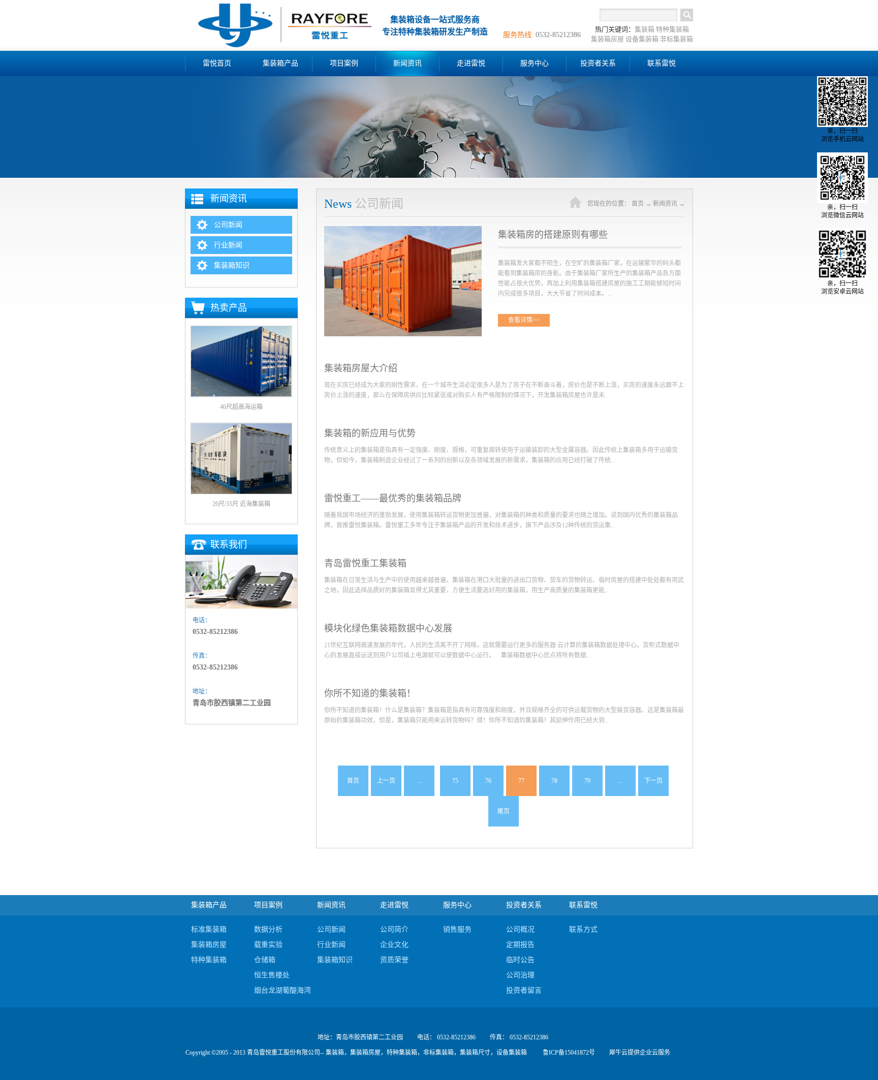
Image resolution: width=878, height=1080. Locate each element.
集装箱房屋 (607, 39)
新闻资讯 (665, 203)
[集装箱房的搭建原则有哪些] (403, 230)
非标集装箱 (676, 39)
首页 (353, 780)
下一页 (653, 780)
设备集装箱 (641, 39)
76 (488, 780)
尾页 (503, 811)
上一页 (386, 780)
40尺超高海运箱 (241, 406)
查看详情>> (524, 320)
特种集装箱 (672, 29)
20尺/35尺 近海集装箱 (241, 503)
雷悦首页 (217, 63)
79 (587, 780)
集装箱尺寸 (475, 1052)
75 (455, 780)
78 (554, 780)
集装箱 (644, 29)
